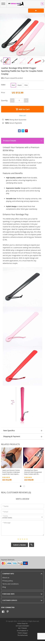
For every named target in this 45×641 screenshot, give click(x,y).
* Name (5, 506)
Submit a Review (19, 545)
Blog (4, 587)
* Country (5, 516)
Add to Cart (24, 109)
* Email (5, 512)
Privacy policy (7, 581)
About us (5, 577)
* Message (6, 523)
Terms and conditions (10, 584)
